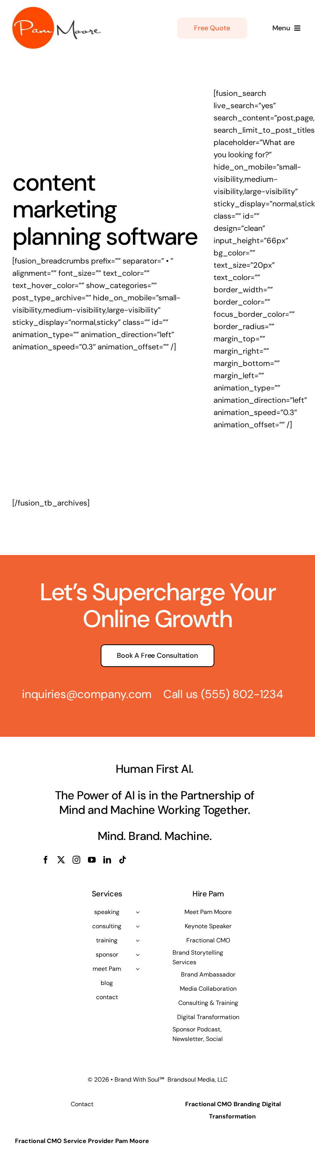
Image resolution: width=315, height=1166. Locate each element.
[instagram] (76, 860)
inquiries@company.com (87, 694)
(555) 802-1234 (242, 694)
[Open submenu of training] (137, 940)
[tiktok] (122, 860)
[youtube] (92, 860)
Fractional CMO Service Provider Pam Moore (82, 1141)
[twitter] (61, 860)
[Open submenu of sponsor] (137, 955)
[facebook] (46, 860)
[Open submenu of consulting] (137, 926)
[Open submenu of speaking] (137, 912)
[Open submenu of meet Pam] (137, 969)
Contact (82, 1104)
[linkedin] (107, 860)
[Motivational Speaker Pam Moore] (56, 11)
